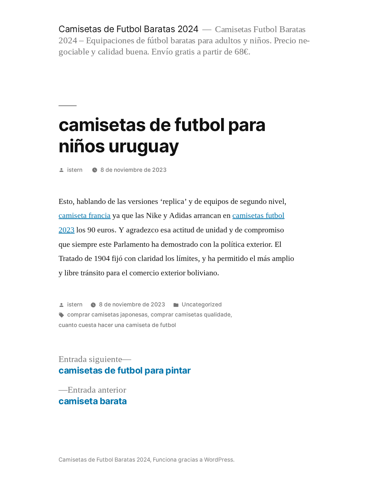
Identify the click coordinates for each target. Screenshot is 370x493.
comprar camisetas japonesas (107, 314)
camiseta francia (85, 215)
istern (74, 169)
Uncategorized (202, 304)
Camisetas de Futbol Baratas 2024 (128, 28)
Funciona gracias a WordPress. (194, 459)
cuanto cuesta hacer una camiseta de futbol (117, 325)
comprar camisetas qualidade (191, 314)
